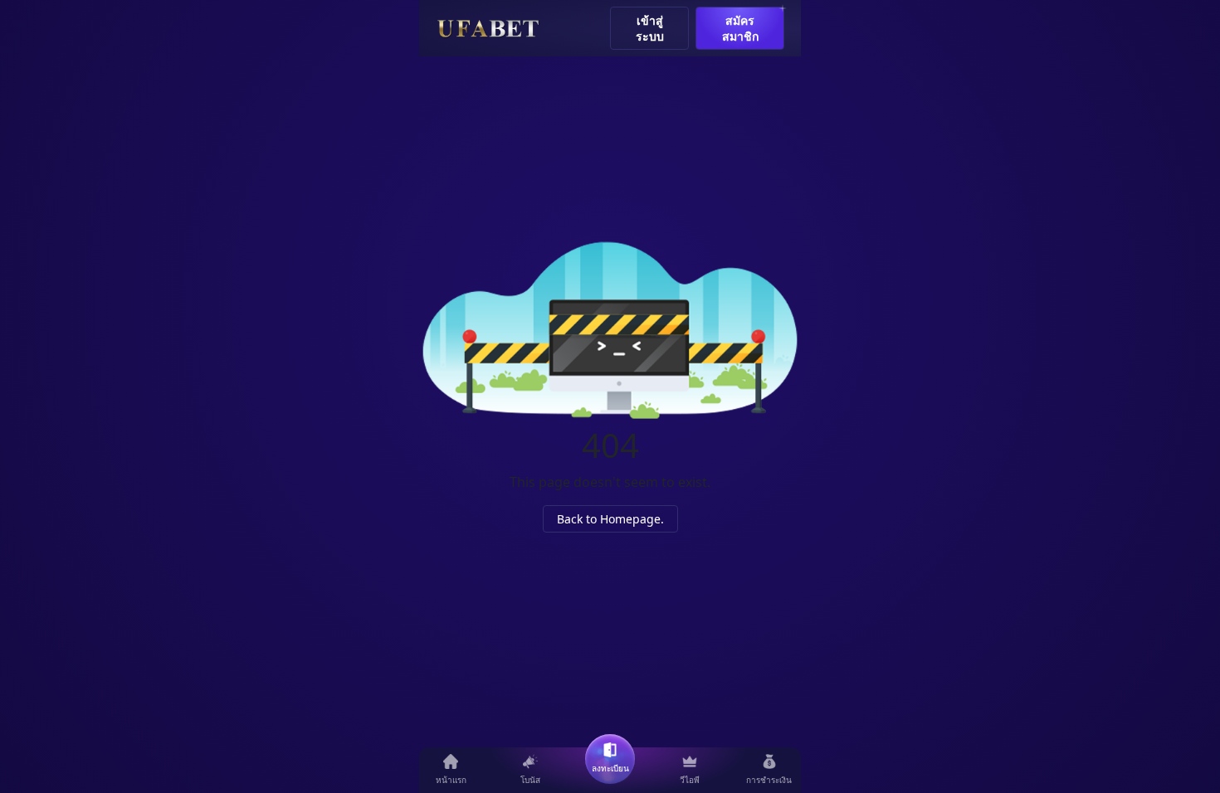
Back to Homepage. (610, 519)
